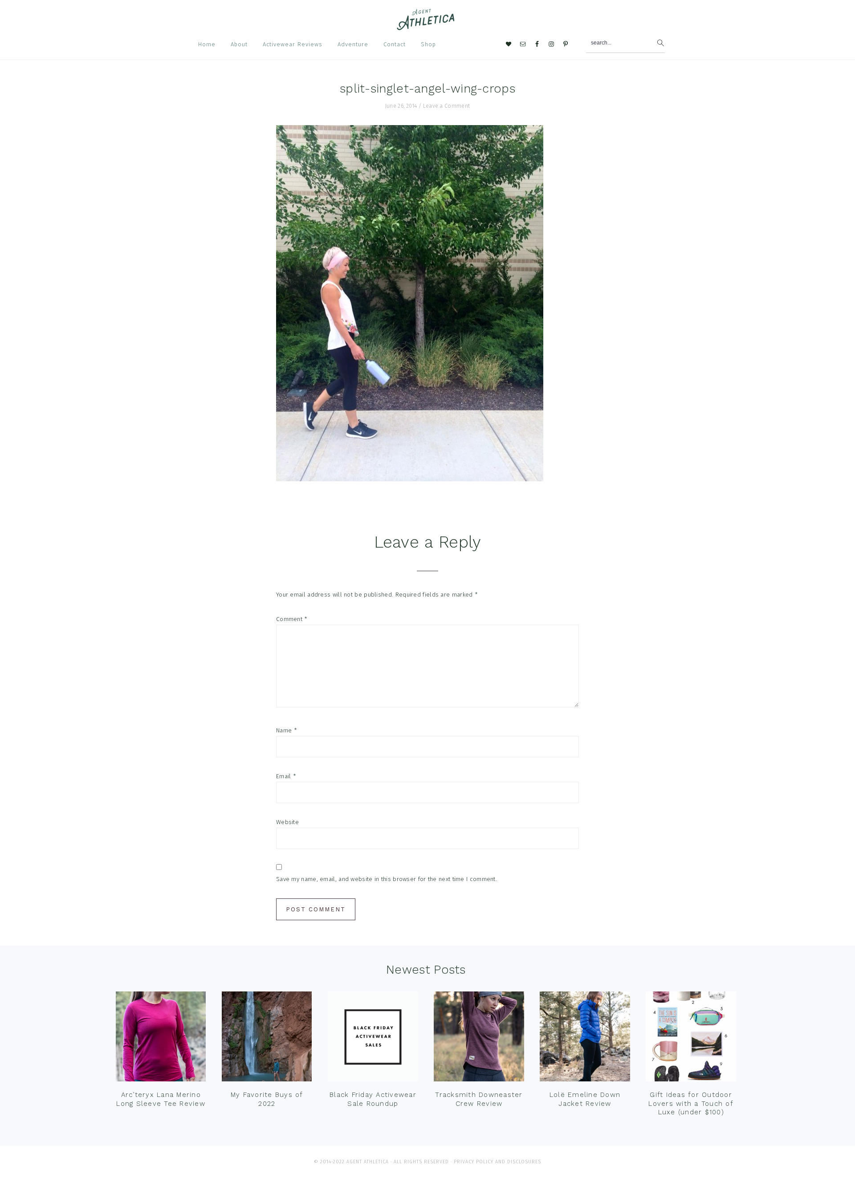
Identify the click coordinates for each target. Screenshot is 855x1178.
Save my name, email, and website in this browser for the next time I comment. (386, 879)
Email (286, 776)
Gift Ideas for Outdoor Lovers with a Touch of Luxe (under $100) (690, 1103)
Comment (292, 619)
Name (286, 730)
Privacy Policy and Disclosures (497, 1162)
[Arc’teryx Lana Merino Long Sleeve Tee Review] (161, 1038)
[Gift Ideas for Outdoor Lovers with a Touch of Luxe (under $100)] (691, 1038)
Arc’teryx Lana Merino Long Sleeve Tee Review (160, 1099)
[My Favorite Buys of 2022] (267, 1038)
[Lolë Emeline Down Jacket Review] (585, 1038)
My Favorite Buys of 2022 (267, 1099)
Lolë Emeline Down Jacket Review (585, 1099)
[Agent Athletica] (428, 26)
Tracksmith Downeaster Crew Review (478, 1099)
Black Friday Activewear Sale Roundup (373, 1099)
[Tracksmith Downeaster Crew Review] (479, 1038)
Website (287, 822)
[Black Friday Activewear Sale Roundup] (373, 1038)
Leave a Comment (446, 106)
